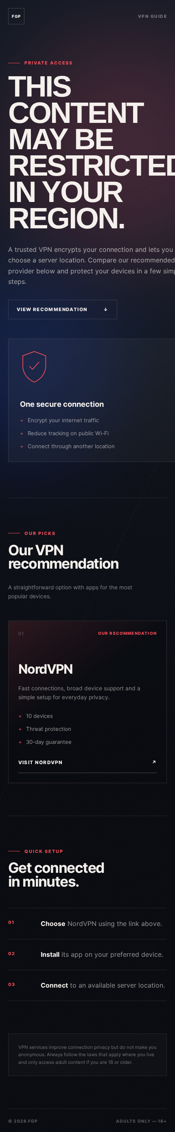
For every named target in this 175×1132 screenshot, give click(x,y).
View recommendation (63, 309)
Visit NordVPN (87, 762)
